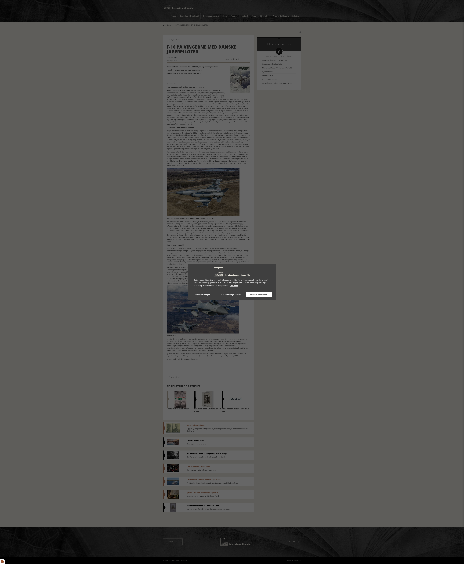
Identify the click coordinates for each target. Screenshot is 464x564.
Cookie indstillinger (202, 294)
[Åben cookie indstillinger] (2, 561)
